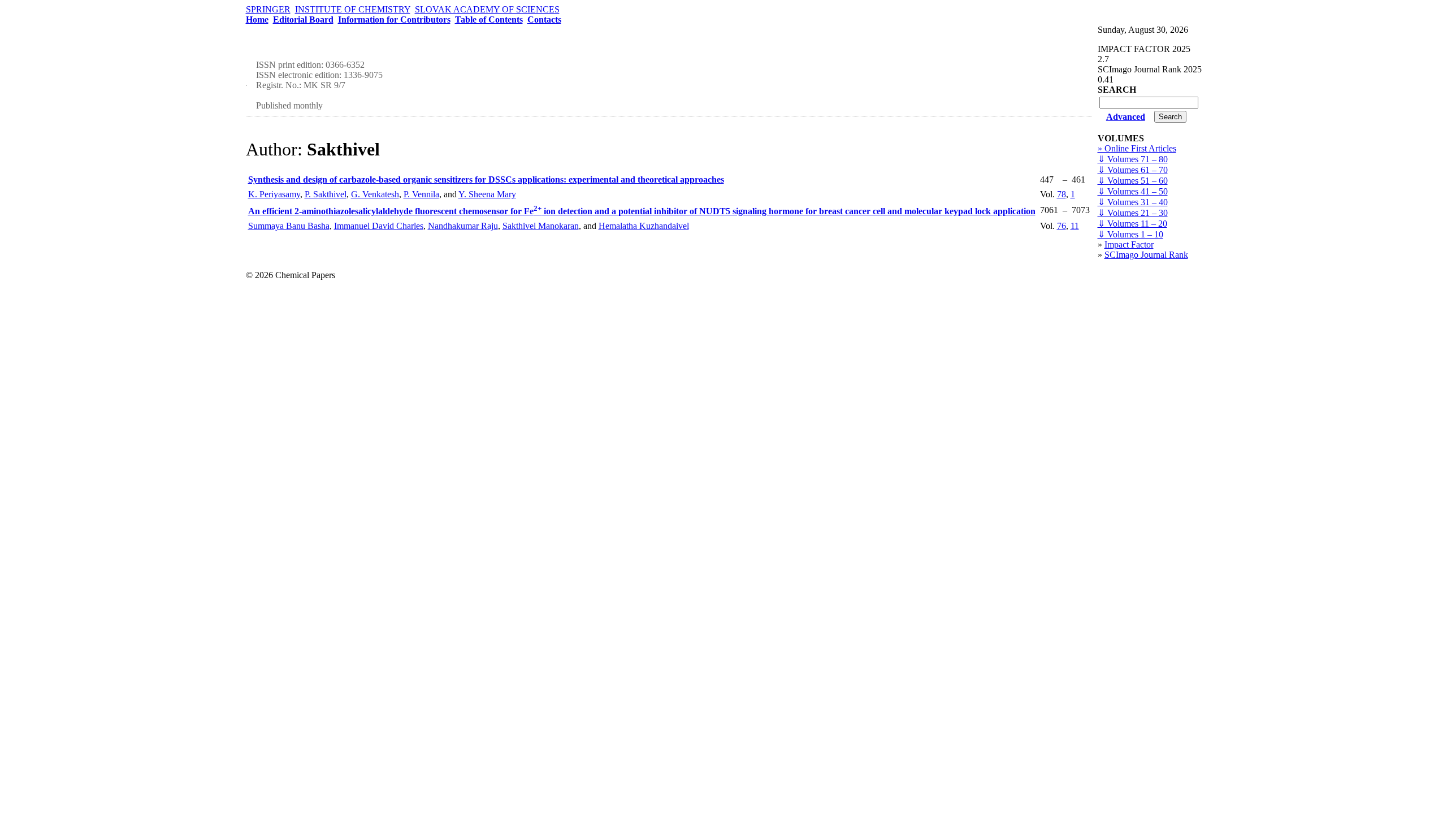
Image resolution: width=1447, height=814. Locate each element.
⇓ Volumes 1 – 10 (1130, 234)
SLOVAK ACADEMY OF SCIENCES (487, 9)
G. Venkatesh (375, 194)
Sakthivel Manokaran (540, 226)
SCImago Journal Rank (1146, 254)
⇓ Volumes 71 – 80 (1133, 159)
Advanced (1125, 117)
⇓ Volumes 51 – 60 (1133, 180)
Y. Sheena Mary (487, 194)
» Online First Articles (1137, 148)
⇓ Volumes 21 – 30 (1133, 213)
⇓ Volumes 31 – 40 (1133, 202)
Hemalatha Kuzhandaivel (644, 226)
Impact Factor (1129, 244)
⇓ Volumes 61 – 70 (1133, 170)
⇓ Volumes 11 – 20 (1132, 223)
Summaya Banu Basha (289, 226)
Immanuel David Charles (378, 226)
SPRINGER (268, 9)
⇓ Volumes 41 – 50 (1133, 191)
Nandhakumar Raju (463, 226)
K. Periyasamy (274, 194)
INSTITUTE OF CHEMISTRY (352, 9)
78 (1061, 194)
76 (1061, 226)
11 (1075, 226)
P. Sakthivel (325, 194)
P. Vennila (421, 194)
